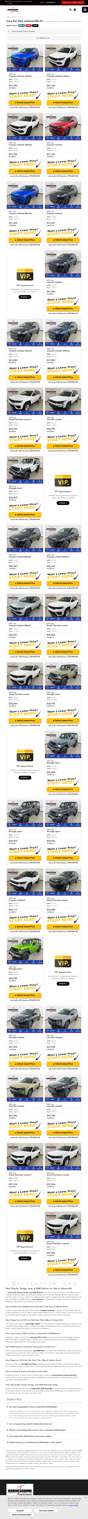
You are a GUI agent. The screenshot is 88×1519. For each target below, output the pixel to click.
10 (54, 1283)
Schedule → (25, 297)
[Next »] (74, 1283)
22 (69, 1283)
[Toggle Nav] (85, 10)
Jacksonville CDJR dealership (41, 1388)
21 (64, 1283)
